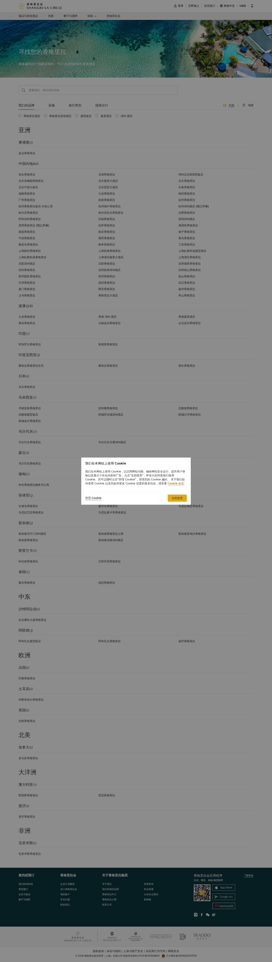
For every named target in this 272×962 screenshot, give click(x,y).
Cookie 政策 (176, 483)
